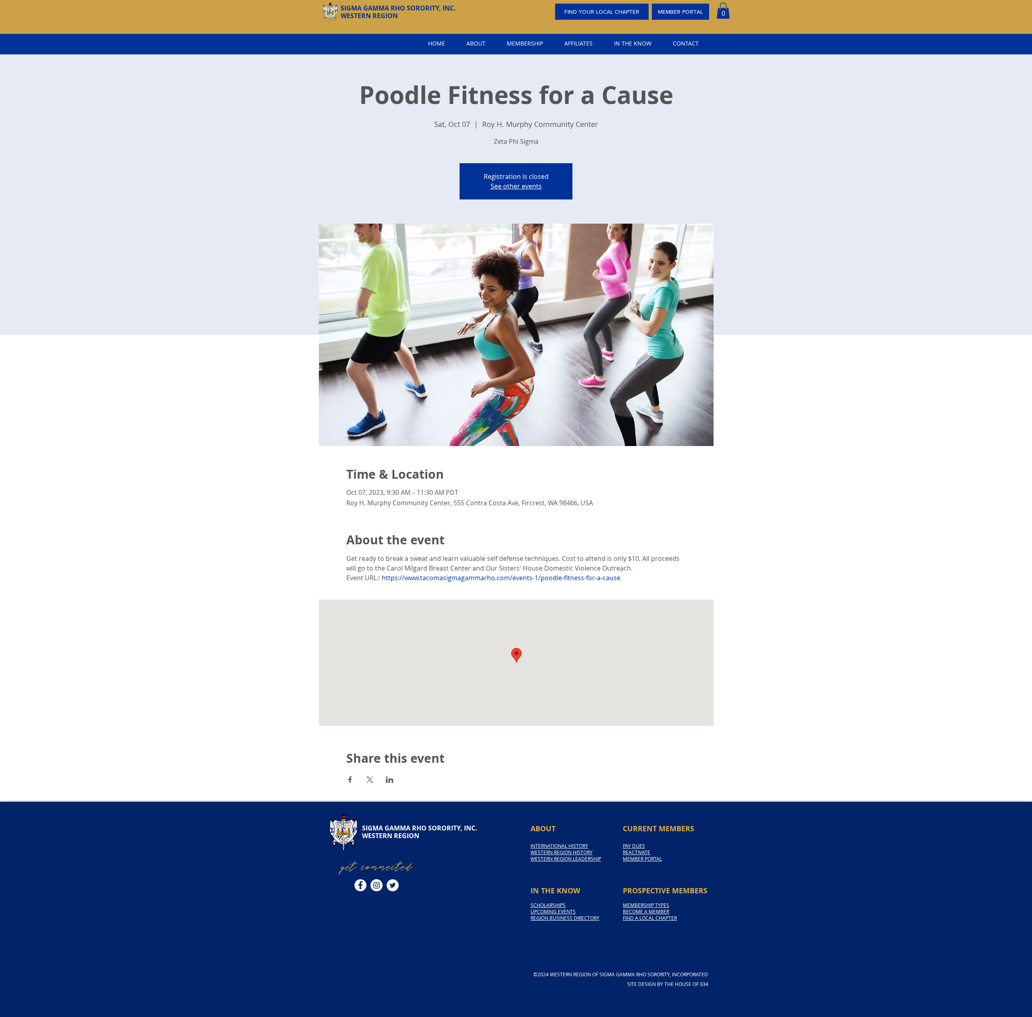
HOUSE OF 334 (691, 984)
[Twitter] (393, 885)
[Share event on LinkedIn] (389, 779)
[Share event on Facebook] (350, 779)
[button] (723, 10)
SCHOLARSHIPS (548, 905)
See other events (516, 186)
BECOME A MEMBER (646, 911)
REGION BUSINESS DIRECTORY (565, 918)
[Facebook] (360, 885)
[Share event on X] (370, 779)
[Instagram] (376, 885)
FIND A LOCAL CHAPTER (650, 918)
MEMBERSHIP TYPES (646, 905)
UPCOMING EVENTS (553, 911)
